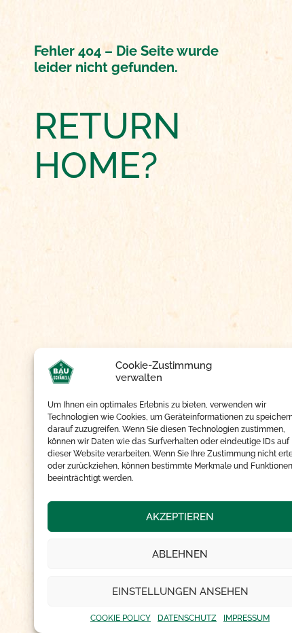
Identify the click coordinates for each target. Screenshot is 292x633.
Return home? (107, 146)
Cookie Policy (120, 618)
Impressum (246, 618)
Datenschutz (187, 618)
